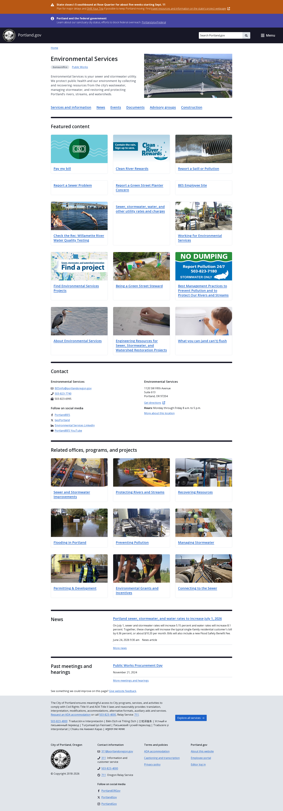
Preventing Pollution (132, 542)
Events (115, 107)
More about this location (159, 413)
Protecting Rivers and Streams (140, 492)
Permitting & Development (75, 588)
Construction (191, 107)
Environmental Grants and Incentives (137, 590)
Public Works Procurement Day (138, 665)
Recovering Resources (195, 492)
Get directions (152, 403)
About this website (202, 751)
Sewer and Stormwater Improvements (72, 494)
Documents (135, 107)
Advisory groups (163, 107)
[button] (267, 35)
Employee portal (201, 758)
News (100, 107)
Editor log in (198, 764)
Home (54, 48)
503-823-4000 (107, 714)
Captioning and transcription (162, 758)
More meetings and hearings (131, 680)
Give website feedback (122, 691)
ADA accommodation (157, 751)
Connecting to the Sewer (197, 588)
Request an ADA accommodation (71, 714)
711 (136, 714)
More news (120, 648)
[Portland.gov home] (22, 35)
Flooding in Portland (70, 542)
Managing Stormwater (196, 542)
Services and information (71, 107)
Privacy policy (152, 764)
